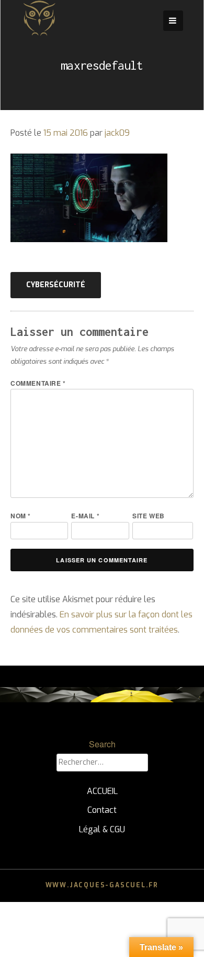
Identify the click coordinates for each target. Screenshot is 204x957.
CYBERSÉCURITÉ (55, 285)
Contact (102, 809)
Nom (20, 515)
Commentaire (38, 383)
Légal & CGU (102, 829)
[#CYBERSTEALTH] (39, 33)
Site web (148, 515)
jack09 (117, 132)
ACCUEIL (102, 791)
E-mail (85, 515)
